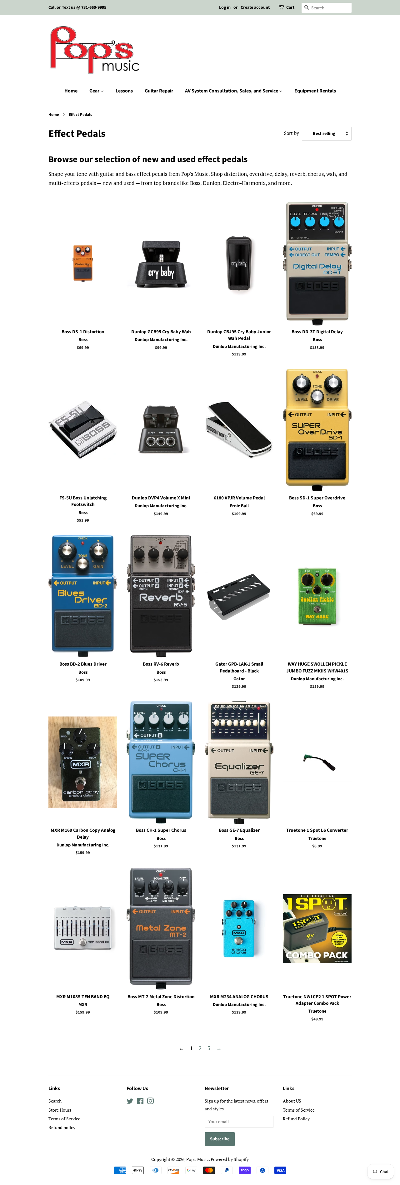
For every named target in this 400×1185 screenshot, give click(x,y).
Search (55, 1101)
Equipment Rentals (315, 90)
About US (292, 1101)
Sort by (291, 133)
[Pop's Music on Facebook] (140, 1102)
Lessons (124, 90)
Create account (255, 7)
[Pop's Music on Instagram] (150, 1102)
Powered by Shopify (230, 1159)
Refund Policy (296, 1119)
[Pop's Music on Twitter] (130, 1102)
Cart (290, 7)
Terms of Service (64, 1119)
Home (71, 90)
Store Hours (59, 1110)
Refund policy (61, 1127)
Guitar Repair (159, 90)
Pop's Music (197, 1159)
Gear (94, 90)
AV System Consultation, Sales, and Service (232, 90)
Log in (225, 7)
